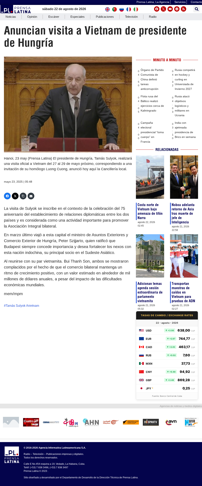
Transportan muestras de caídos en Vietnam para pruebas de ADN (183, 292)
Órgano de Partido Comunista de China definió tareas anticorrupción (152, 79)
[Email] (31, 196)
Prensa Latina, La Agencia (153, 2)
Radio (152, 16)
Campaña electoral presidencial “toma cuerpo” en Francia (152, 132)
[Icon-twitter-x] (163, 9)
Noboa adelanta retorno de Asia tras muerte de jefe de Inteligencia (183, 213)
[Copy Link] (23, 196)
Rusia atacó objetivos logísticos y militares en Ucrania (182, 106)
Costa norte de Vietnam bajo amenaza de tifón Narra (150, 211)
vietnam (33, 305)
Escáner (53, 16)
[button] (196, 9)
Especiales (77, 16)
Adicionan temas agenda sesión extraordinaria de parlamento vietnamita (150, 292)
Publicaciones (105, 16)
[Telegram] (177, 9)
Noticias (11, 16)
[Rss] (183, 9)
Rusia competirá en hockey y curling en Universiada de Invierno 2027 (185, 79)
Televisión (131, 16)
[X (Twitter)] (15, 196)
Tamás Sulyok (15, 305)
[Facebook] (156, 9)
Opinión (32, 16)
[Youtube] (170, 9)
